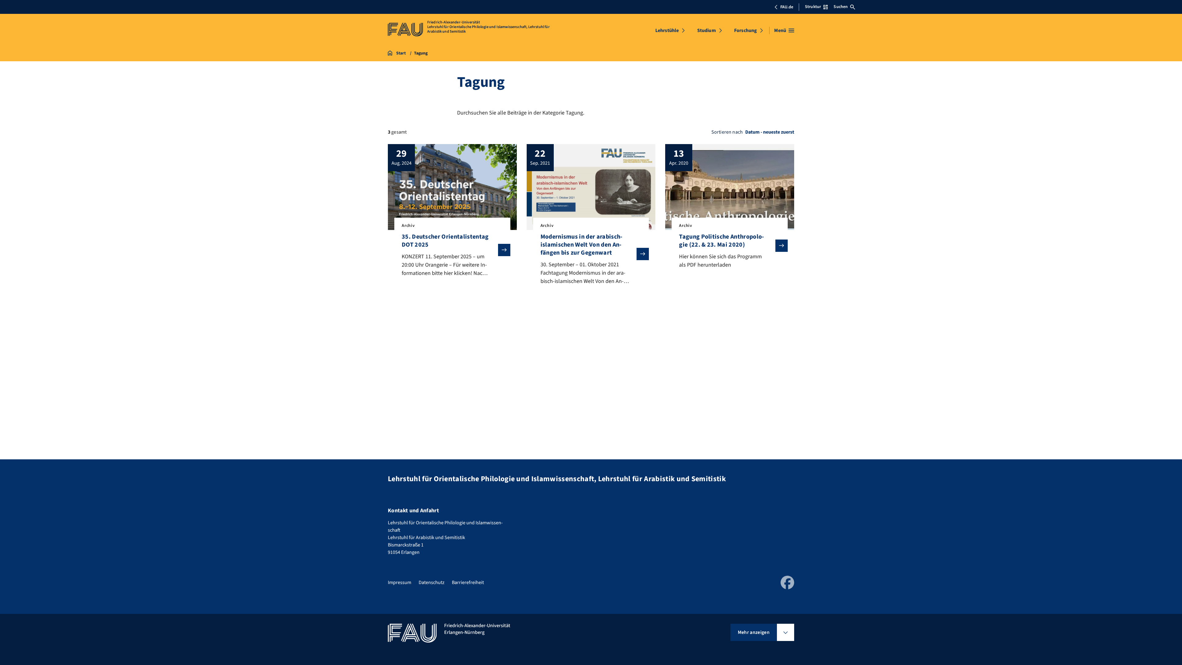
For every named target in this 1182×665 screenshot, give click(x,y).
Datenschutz (431, 582)
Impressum (399, 582)
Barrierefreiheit (468, 582)
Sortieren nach (727, 132)
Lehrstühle (667, 30)
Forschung (745, 30)
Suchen (841, 7)
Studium (706, 30)
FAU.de (786, 7)
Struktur (813, 7)
